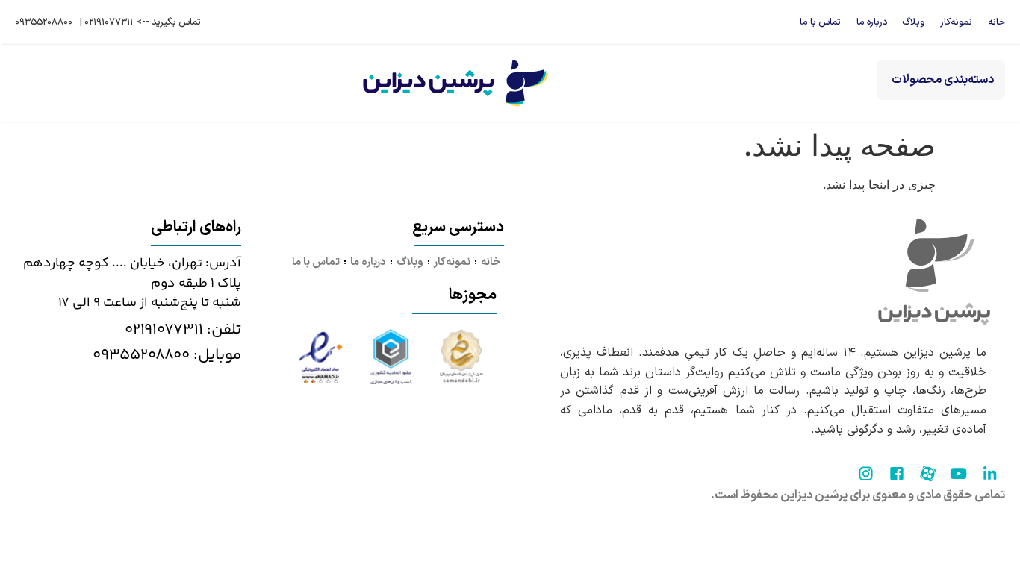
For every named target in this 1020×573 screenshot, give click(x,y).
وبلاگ (913, 22)
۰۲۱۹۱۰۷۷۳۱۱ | (106, 22)
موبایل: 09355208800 (167, 355)
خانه (996, 22)
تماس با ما (820, 22)
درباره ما (871, 22)
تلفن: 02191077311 (183, 330)
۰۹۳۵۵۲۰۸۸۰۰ (43, 22)
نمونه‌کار (956, 22)
